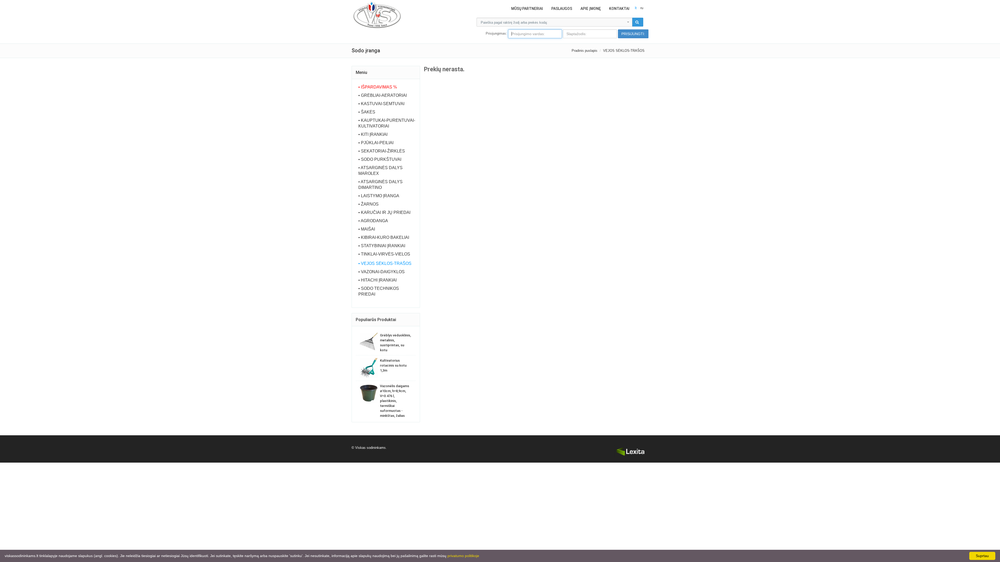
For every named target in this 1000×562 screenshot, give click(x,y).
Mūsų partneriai (527, 9)
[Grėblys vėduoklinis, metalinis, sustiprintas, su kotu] (369, 341)
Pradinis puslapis (584, 51)
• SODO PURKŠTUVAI (379, 159)
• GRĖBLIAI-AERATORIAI (382, 95)
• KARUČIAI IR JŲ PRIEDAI (384, 212)
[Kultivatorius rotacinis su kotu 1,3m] (369, 368)
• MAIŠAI (366, 229)
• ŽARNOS (368, 204)
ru (641, 8)
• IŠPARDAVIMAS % (377, 87)
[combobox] (554, 22)
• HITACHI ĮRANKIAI (377, 280)
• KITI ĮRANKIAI (373, 134)
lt (636, 8)
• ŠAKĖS (366, 112)
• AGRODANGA (373, 221)
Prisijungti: (633, 34)
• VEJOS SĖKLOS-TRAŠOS (384, 263)
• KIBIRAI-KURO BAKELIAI (383, 237)
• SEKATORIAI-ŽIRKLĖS (381, 151)
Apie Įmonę (590, 9)
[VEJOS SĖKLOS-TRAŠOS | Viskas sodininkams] (377, 14)
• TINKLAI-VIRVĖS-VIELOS (384, 254)
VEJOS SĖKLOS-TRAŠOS (624, 51)
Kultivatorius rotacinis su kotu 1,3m (393, 365)
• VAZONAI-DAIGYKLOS (381, 272)
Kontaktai (619, 9)
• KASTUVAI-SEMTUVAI (381, 103)
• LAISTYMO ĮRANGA (378, 196)
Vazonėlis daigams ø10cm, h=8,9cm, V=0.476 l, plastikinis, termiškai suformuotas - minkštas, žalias (394, 401)
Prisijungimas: (496, 33)
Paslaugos (561, 9)
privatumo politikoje (463, 556)
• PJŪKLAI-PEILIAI (375, 142)
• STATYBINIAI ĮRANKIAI (381, 246)
